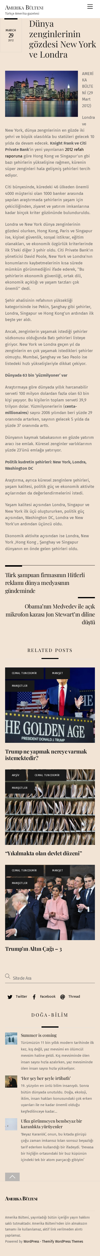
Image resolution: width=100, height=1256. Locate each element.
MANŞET (57, 673)
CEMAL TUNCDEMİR (24, 673)
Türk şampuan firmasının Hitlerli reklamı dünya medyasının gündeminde (45, 582)
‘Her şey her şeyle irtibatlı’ (46, 1078)
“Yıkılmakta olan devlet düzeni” (43, 853)
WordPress (31, 1241)
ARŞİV (15, 775)
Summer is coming (39, 1035)
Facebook (47, 996)
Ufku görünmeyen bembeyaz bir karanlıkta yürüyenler (51, 1123)
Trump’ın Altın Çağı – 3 (33, 948)
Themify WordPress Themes (62, 1241)
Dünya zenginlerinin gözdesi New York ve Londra (62, 38)
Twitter (21, 996)
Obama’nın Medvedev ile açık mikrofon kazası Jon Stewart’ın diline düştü (50, 614)
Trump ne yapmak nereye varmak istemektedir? (46, 755)
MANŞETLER (20, 685)
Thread (73, 996)
